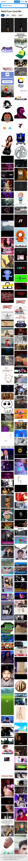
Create (17, 1)
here (17, 859)
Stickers (14, 15)
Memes (20, 15)
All (2, 15)
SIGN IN (22, 1)
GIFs (8, 15)
